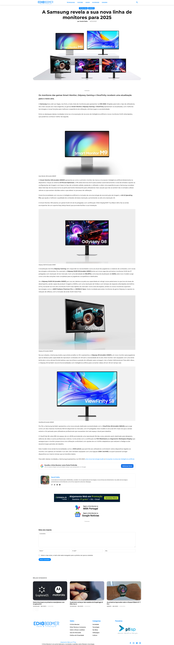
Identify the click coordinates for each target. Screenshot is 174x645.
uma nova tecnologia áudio (94, 459)
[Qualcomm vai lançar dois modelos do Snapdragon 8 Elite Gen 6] (87, 590)
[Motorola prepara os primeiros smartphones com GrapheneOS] (50, 590)
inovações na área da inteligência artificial (120, 459)
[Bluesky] (59, 484)
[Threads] (140, 643)
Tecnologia (83, 8)
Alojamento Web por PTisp (68, 642)
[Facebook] (52, 484)
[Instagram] (54, 484)
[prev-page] (34, 610)
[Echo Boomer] (46, 2)
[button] (137, 2)
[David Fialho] (45, 481)
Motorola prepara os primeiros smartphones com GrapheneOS (48, 603)
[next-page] (37, 610)
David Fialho (84, 21)
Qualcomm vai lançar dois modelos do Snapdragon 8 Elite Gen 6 (86, 603)
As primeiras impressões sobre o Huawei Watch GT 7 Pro (124, 603)
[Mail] (57, 484)
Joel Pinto (43, 606)
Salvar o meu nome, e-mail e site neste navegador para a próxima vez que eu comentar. (67, 555)
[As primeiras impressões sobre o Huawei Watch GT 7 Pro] (124, 590)
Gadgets (91, 8)
